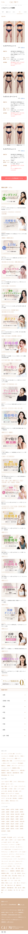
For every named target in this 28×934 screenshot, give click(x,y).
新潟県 (22, 814)
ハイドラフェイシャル (6, 310)
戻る (3, 2)
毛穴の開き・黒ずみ (14, 310)
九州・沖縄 (6, 735)
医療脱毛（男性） (16, 768)
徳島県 (3, 826)
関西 (4, 718)
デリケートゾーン (5, 803)
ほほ (12, 360)
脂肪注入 (3, 765)
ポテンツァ (14, 765)
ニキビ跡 (20, 796)
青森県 (7, 809)
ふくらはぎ (4, 842)
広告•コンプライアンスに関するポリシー (11, 919)
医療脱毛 (3, 237)
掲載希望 (3, 922)
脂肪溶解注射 (16, 772)
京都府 (3, 821)
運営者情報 (4, 914)
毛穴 (15, 788)
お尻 (3, 480)
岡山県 (12, 823)
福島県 (7, 812)
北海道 (3, 809)
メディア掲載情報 (18, 912)
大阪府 (7, 821)
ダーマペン (21, 765)
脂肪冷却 (12, 482)
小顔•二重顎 (4, 213)
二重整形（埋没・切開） (7, 760)
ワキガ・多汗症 (5, 868)
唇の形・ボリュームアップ (7, 793)
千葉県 (7, 814)
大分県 (16, 828)
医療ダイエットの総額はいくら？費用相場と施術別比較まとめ (14, 648)
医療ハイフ (17, 758)
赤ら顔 (17, 793)
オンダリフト (19, 847)
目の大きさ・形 (5, 796)
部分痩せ (17, 482)
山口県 (21, 823)
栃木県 (16, 812)
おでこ (15, 837)
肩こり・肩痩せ (5, 800)
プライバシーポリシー (6, 917)
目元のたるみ (21, 781)
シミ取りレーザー (18, 360)
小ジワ (3, 798)
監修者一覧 (20, 910)
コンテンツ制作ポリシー (19, 917)
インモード (14, 763)
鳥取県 (3, 823)
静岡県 (7, 819)
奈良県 (16, 821)
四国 (4, 729)
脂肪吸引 (10, 432)
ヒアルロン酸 (11, 753)
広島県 (16, 823)
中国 (4, 724)
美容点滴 (22, 770)
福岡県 (21, 826)
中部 (4, 712)
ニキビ (15, 781)
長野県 (21, 816)
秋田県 (21, 809)
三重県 (16, 819)
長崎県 (7, 828)
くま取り (3, 384)
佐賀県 (3, 828)
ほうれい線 (8, 798)
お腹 (6, 480)
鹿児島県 (3, 831)
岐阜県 (3, 819)
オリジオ (12, 847)
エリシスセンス (5, 847)
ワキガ (12, 775)
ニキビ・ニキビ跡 (14, 506)
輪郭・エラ (4, 890)
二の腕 (10, 480)
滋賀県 (21, 819)
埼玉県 (3, 814)
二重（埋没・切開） (19, 868)
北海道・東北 (6, 700)
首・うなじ (21, 890)
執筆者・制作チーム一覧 (7, 912)
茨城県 (12, 812)
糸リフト (17, 756)
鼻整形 (8, 765)
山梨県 (16, 816)
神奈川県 (17, 814)
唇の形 (19, 873)
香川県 (7, 826)
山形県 (3, 812)
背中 (9, 482)
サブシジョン (4, 851)
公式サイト (23, 47)
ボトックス (4, 753)
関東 (4, 706)
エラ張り (11, 788)
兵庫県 (12, 821)
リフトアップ (22, 786)
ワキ (14, 866)
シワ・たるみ (21, 788)
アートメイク (11, 408)
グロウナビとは (13, 910)
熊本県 (12, 828)
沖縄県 (8, 831)
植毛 (10, 875)
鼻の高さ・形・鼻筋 (13, 791)
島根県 (7, 823)
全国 (4, 695)
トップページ (4, 910)
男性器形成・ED (5, 775)
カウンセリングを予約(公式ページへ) (14, 178)
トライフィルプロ (5, 856)
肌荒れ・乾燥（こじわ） (7, 883)
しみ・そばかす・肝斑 (6, 360)
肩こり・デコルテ (21, 883)
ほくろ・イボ (4, 408)
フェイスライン (21, 859)
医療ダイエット (4, 432)
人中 (20, 791)
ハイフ (15, 859)
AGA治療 (11, 756)
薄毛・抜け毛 (13, 796)
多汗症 (3, 784)
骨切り (22, 756)
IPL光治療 (20, 763)
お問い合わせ (10, 922)
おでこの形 (4, 791)
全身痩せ (20, 798)
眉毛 (14, 878)
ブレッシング (4, 861)
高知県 (16, 826)
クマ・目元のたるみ (10, 384)
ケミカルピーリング (5, 506)
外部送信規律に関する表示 (14, 914)
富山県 (3, 816)
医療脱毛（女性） (10, 237)
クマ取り (3, 758)
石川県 (7, 816)
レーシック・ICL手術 (6, 866)
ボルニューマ (19, 861)
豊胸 (22, 772)
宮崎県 (21, 828)
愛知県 (12, 819)
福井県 (12, 816)
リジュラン (18, 753)
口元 (15, 408)
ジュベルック (4, 756)
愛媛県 (12, 826)
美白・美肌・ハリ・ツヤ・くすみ (7, 508)
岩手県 (12, 809)
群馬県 (21, 812)
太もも (21, 480)
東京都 (12, 814)
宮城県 (16, 809)
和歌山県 (22, 821)
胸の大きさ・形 (14, 800)
